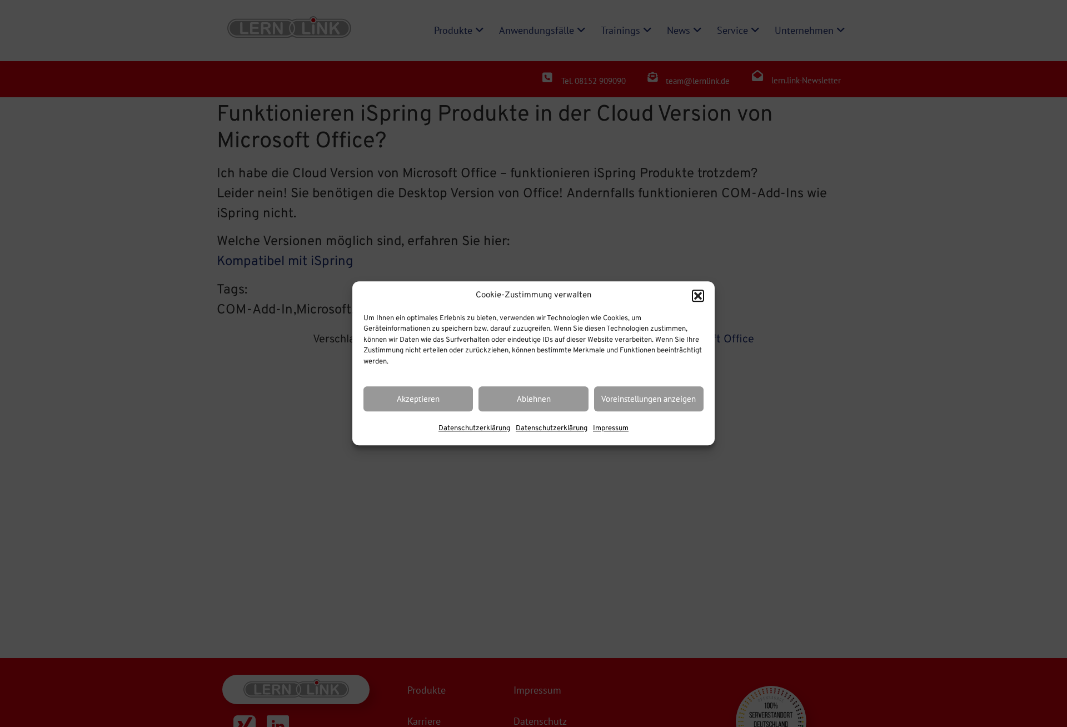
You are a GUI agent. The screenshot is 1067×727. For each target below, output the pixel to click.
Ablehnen (534, 399)
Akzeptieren (418, 399)
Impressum (611, 429)
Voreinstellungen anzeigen (648, 399)
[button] (698, 296)
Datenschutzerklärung (474, 429)
